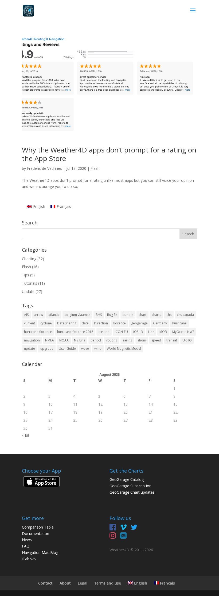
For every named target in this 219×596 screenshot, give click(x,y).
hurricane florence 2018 (75, 331)
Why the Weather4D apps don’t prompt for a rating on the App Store (109, 154)
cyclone (46, 323)
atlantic (53, 314)
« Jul (25, 435)
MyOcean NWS (183, 331)
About (65, 583)
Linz (151, 331)
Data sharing (66, 323)
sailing (127, 340)
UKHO (187, 340)
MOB (163, 331)
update (29, 348)
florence (119, 323)
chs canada (185, 314)
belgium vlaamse (77, 314)
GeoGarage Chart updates (132, 492)
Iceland (104, 331)
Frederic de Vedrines (44, 168)
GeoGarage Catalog (127, 479)
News (27, 539)
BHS (99, 314)
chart (142, 314)
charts (156, 314)
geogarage (139, 323)
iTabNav (29, 558)
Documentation (35, 533)
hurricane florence (38, 331)
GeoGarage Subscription (130, 485)
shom (142, 340)
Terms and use (107, 583)
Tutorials (29, 283)
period (96, 340)
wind (97, 348)
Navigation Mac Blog (40, 552)
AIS (26, 314)
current (29, 323)
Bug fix (112, 314)
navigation (32, 340)
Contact (45, 583)
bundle (128, 314)
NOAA (64, 340)
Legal (82, 583)
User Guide (67, 348)
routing (111, 340)
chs (168, 314)
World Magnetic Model (124, 348)
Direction (101, 323)
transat (171, 340)
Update (28, 291)
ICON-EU (121, 331)
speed (156, 340)
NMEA (49, 340)
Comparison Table (38, 527)
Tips (25, 274)
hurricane (179, 323)
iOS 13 (138, 331)
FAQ (25, 546)
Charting (29, 258)
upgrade (46, 348)
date (85, 323)
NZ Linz (79, 340)
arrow (38, 314)
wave (85, 348)
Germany (160, 323)
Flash (95, 168)
